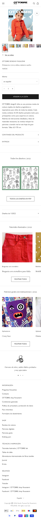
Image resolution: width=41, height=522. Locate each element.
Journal (4, 460)
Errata (4, 464)
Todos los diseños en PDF (20, 199)
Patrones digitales (8, 429)
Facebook (5, 479)
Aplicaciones (6, 331)
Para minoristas (7, 410)
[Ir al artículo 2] (12, 46)
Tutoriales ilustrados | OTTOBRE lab (15, 448)
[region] (20, 363)
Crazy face (6, 336)
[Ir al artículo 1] (5, 48)
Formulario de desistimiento (12, 414)
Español (19, 498)
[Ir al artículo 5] (32, 46)
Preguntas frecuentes (9, 390)
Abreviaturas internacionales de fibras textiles (18, 456)
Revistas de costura (9, 425)
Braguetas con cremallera (10, 266)
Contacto (5, 394)
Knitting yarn (6, 437)
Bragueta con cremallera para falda (16, 271)
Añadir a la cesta (20, 97)
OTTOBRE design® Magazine (13, 61)
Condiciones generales (10, 402)
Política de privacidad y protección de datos (17, 406)
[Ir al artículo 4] (25, 46)
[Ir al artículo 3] (18, 46)
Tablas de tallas (7, 452)
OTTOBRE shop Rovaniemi (12, 398)
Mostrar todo (20, 279)
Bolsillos (38, 266)
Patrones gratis (7, 433)
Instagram (5, 475)
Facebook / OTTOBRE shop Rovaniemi (16, 491)
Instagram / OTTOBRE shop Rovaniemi (16, 487)
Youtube (5, 483)
